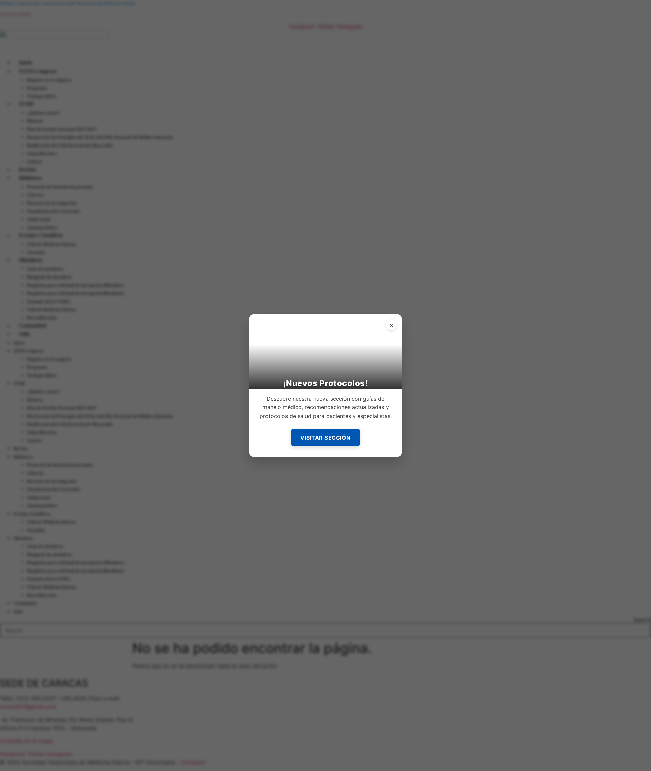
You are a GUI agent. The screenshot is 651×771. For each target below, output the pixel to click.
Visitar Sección (325, 437)
